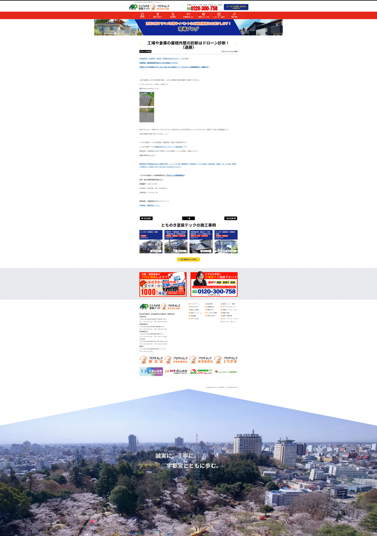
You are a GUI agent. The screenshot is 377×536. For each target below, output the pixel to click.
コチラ (152, 155)
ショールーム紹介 (219, 17)
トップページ (194, 304)
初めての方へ (157, 17)
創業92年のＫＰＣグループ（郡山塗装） (169, 146)
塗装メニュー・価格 (228, 304)
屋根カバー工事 (195, 236)
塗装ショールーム (195, 313)
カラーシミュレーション (230, 319)
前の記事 (230, 218)
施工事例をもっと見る (188, 259)
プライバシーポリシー (229, 322)
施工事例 (234, 17)
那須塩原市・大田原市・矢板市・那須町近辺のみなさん (159, 58)
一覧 (188, 218)
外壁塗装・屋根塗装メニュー (149, 205)
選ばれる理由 (194, 310)
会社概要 (193, 316)
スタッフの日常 (145, 51)
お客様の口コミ (188, 17)
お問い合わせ (211, 316)
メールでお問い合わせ (236, 7)
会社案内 (173, 17)
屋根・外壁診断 (227, 316)
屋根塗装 (175, 236)
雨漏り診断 (225, 313)
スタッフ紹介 (194, 319)
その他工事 (182, 236)
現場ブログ (210, 310)
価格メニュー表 (204, 17)
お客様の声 (210, 307)
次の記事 (147, 218)
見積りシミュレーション (230, 310)
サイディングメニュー (229, 307)
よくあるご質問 (212, 313)
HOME (142, 17)
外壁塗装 (143, 236)
